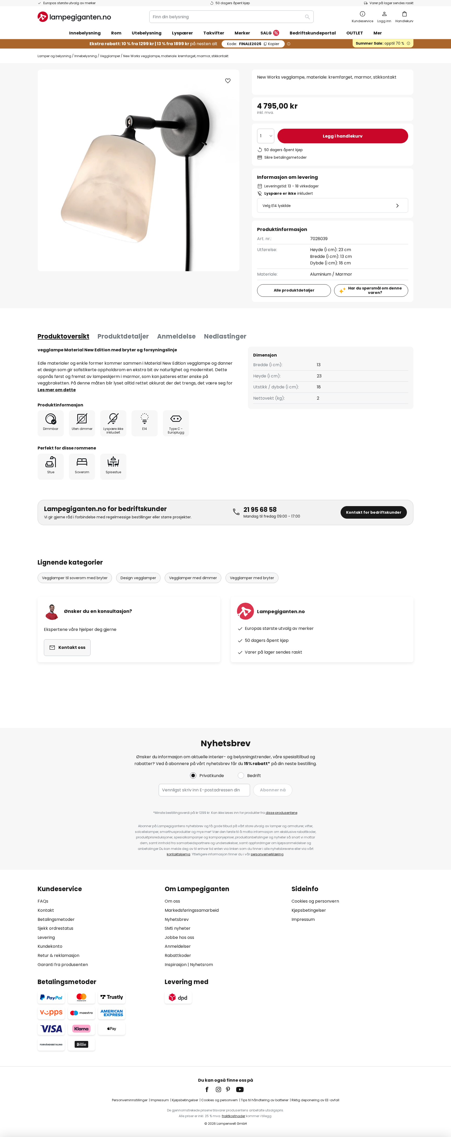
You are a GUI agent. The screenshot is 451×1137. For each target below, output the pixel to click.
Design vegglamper (138, 578)
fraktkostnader (233, 1116)
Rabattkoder (178, 955)
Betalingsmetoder (56, 919)
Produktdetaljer (123, 336)
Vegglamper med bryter (252, 578)
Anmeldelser (178, 946)
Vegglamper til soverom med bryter (75, 578)
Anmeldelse (176, 336)
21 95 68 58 (260, 509)
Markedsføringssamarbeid (192, 910)
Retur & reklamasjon (58, 955)
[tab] (63, 336)
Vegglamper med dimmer (193, 578)
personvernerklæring (267, 854)
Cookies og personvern (315, 901)
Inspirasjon (176, 965)
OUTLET (354, 33)
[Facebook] (210, 1089)
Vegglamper (110, 56)
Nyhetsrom (201, 965)
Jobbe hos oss (179, 937)
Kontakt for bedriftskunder (373, 512)
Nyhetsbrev (177, 919)
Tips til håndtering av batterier (264, 1100)
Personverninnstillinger (129, 1100)
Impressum (303, 919)
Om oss (172, 901)
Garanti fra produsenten (63, 965)
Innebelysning (85, 56)
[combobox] (231, 17)
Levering (46, 937)
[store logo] (74, 16)
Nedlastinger (225, 336)
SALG (266, 33)
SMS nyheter (178, 928)
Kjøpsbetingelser (309, 910)
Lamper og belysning (54, 56)
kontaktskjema (178, 854)
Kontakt (46, 910)
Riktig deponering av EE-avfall (315, 1100)
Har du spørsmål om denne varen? (375, 290)
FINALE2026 (253, 43)
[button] (228, 81)
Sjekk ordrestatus (55, 928)
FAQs (43, 901)
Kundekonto (50, 946)
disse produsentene (281, 812)
